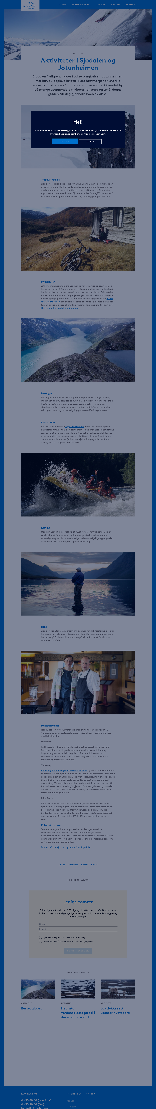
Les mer (90, 142)
